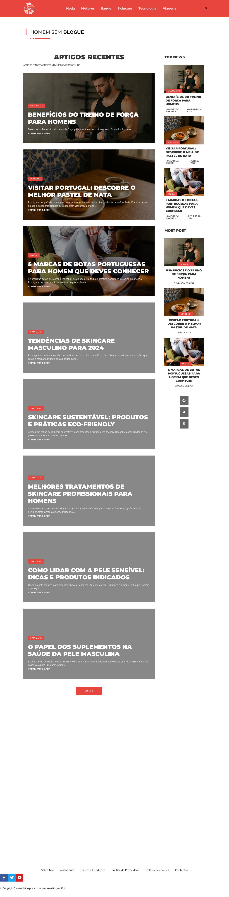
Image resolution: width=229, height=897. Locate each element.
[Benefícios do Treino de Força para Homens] (184, 79)
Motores (88, 8)
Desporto (36, 105)
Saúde (106, 8)
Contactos (181, 870)
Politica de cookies (157, 870)
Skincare (125, 8)
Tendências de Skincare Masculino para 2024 (71, 344)
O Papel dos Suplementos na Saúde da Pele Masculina (80, 650)
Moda (70, 8)
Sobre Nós (47, 870)
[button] (206, 8)
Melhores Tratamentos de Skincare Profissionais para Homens (80, 493)
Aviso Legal (67, 870)
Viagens (169, 8)
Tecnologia (147, 8)
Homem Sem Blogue (39, 133)
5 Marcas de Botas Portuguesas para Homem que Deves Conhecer (88, 267)
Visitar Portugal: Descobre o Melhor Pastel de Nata (82, 191)
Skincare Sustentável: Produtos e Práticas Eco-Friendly (88, 421)
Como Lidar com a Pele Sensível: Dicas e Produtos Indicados (86, 574)
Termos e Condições (92, 870)
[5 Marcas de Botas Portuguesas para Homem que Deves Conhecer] (184, 182)
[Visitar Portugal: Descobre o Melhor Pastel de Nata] (184, 130)
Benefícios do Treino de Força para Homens (83, 118)
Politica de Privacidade (126, 870)
